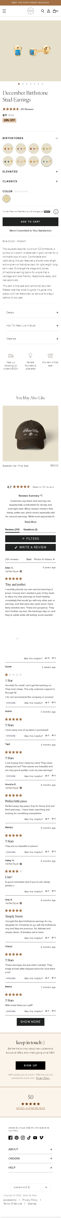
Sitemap (32, 1203)
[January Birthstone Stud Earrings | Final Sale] (8, 148)
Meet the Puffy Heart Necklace (30, 2)
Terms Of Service (12, 1203)
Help (11, 1167)
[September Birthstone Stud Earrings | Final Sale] (8, 161)
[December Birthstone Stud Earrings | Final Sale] (46, 161)
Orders (14, 1158)
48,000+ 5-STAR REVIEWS (30, 1108)
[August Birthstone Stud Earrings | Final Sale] (46, 148)
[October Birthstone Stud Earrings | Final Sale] (20, 161)
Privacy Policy (30, 1200)
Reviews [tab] (12, 530)
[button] (19, 84)
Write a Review (37, 548)
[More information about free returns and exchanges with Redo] (56, 211)
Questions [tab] (30, 530)
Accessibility (10, 1200)
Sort (29, 559)
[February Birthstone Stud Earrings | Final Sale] (20, 148)
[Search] (44, 11)
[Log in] (49, 11)
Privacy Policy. (43, 1078)
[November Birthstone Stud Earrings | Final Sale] (33, 161)
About (13, 1149)
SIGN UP (30, 1065)
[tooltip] (41, 495)
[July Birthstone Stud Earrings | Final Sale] (33, 148)
